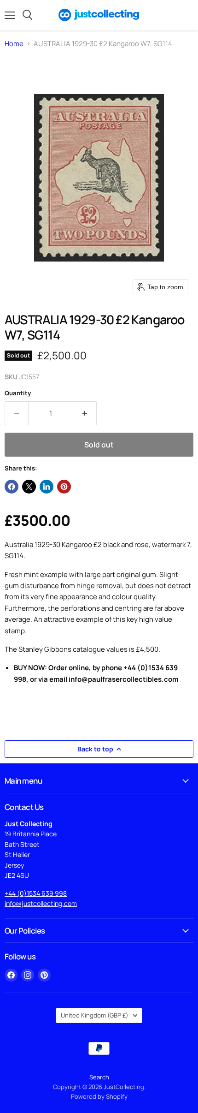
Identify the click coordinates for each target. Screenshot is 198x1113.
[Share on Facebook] (11, 487)
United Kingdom (94, 1015)
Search (99, 1077)
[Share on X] (29, 487)
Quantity (18, 393)
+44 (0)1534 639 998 (36, 893)
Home (14, 44)
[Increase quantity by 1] (85, 413)
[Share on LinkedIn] (46, 487)
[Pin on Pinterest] (64, 487)
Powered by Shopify (99, 1096)
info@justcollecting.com (41, 903)
